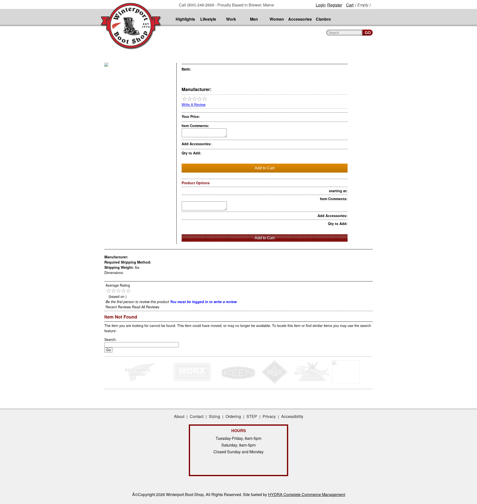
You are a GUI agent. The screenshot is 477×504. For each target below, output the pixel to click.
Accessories (300, 19)
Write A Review (193, 104)
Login (321, 5)
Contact (196, 416)
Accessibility (292, 416)
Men (254, 19)
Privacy (269, 416)
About (179, 416)
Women (277, 19)
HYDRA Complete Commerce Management (306, 494)
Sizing (214, 416)
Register (334, 5)
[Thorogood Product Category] (312, 382)
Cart (350, 5)
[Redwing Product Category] (141, 382)
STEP (251, 416)
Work (231, 19)
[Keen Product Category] (238, 382)
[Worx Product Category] (192, 382)
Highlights (185, 19)
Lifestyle (208, 19)
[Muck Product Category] (275, 382)
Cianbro (323, 19)
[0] (184, 99)
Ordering (233, 416)
